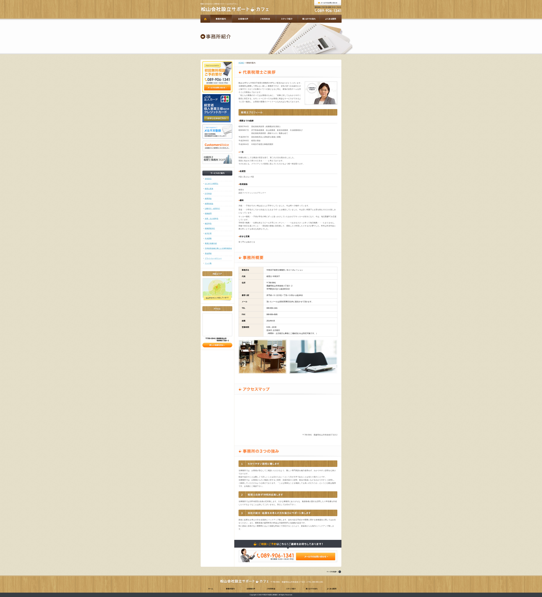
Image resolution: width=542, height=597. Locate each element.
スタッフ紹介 (287, 19)
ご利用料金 (265, 19)
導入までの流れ (309, 19)
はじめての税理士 (211, 184)
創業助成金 (209, 204)
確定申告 (208, 223)
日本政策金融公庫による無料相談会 (218, 248)
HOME (205, 19)
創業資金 (208, 199)
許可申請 (208, 194)
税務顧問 (208, 213)
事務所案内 (221, 19)
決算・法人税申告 (211, 219)
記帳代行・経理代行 (212, 209)
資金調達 (208, 253)
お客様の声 (243, 19)
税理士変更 (209, 189)
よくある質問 (331, 19)
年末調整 (208, 238)
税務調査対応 (210, 228)
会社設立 (208, 179)
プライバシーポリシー (213, 258)
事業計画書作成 (211, 243)
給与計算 (208, 233)
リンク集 (208, 263)
